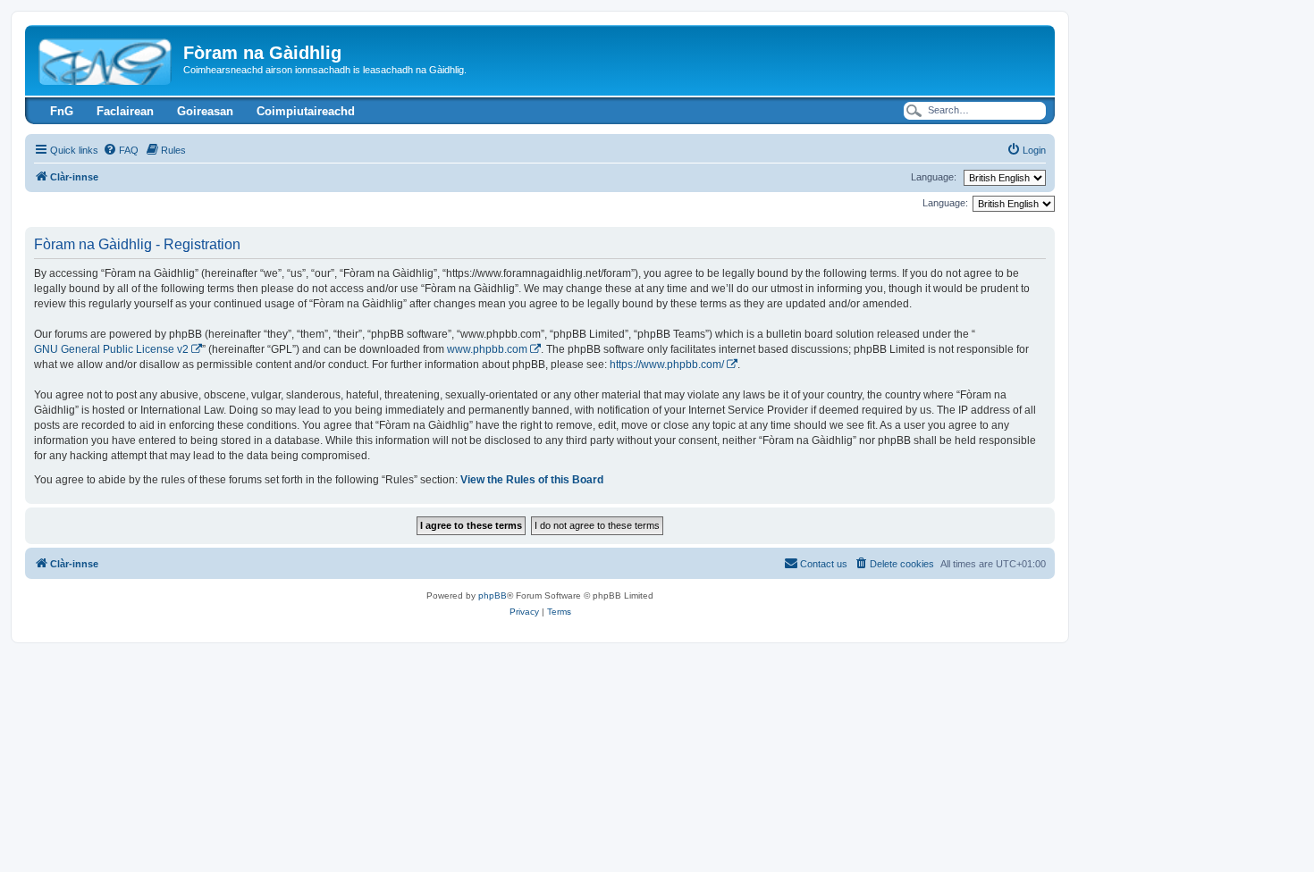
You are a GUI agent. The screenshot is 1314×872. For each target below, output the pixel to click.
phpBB (492, 595)
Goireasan (205, 111)
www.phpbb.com (487, 349)
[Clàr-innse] (106, 58)
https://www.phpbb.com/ (667, 364)
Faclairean (125, 111)
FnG (61, 111)
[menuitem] (121, 150)
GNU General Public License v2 (111, 349)
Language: (933, 177)
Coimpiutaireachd (306, 111)
